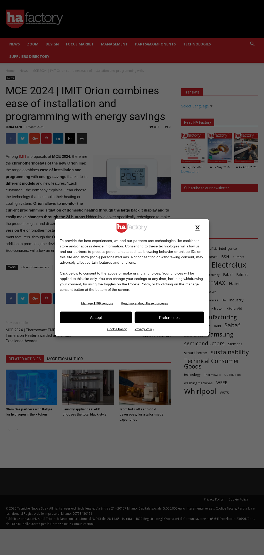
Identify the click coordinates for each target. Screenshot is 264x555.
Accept (96, 317)
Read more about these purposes (144, 303)
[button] (197, 227)
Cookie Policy (117, 329)
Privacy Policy (144, 329)
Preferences (169, 317)
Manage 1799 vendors (97, 303)
